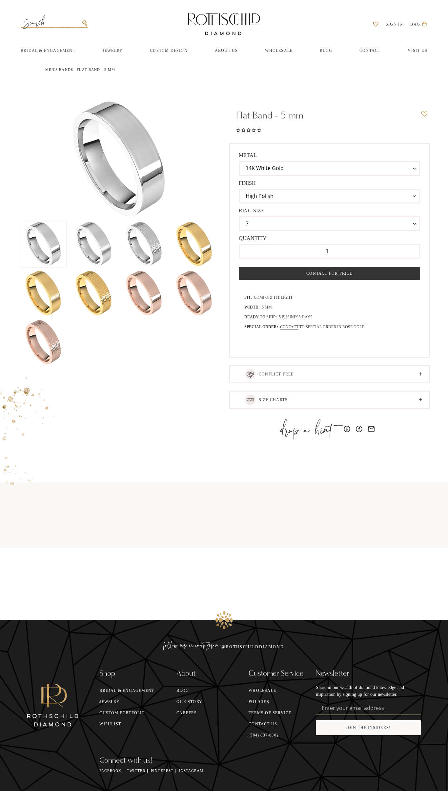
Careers (186, 713)
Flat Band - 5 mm (96, 70)
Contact (289, 327)
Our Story (189, 701)
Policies (259, 701)
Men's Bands (59, 70)
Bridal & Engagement (126, 690)
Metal (248, 155)
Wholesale (262, 690)
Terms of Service (270, 713)
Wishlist (110, 724)
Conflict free (276, 374)
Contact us (263, 724)
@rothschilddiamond (252, 647)
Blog (182, 690)
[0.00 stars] (248, 129)
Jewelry (109, 701)
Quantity (253, 238)
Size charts (273, 399)
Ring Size (251, 210)
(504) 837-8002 (264, 735)
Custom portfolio (122, 713)
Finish (247, 183)
